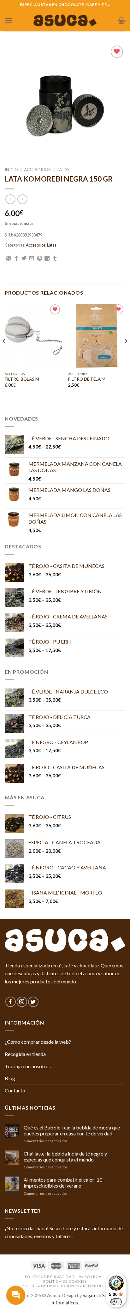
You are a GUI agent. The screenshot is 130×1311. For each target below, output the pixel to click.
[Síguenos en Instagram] (22, 1002)
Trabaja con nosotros (28, 1066)
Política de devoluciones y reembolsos (66, 1285)
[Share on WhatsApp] (8, 258)
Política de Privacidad (49, 1276)
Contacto (15, 1090)
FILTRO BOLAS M (22, 379)
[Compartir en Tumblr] (54, 258)
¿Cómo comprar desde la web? (38, 1042)
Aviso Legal (91, 1276)
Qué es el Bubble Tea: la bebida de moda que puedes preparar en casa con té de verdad (72, 1130)
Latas (63, 169)
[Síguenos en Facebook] (10, 1002)
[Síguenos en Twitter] (33, 1002)
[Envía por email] (31, 258)
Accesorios (37, 169)
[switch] (116, 1301)
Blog (10, 1078)
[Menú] (8, 20)
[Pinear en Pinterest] (39, 258)
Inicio (11, 169)
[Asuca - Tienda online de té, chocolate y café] (65, 20)
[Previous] (4, 353)
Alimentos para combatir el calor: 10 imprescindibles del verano (63, 1183)
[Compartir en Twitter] (24, 258)
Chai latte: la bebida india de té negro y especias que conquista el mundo (65, 1156)
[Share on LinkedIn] (47, 258)
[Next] (125, 353)
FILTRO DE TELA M (86, 379)
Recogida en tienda (25, 1054)
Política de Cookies (65, 1281)
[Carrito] (121, 20)
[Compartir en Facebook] (16, 258)
